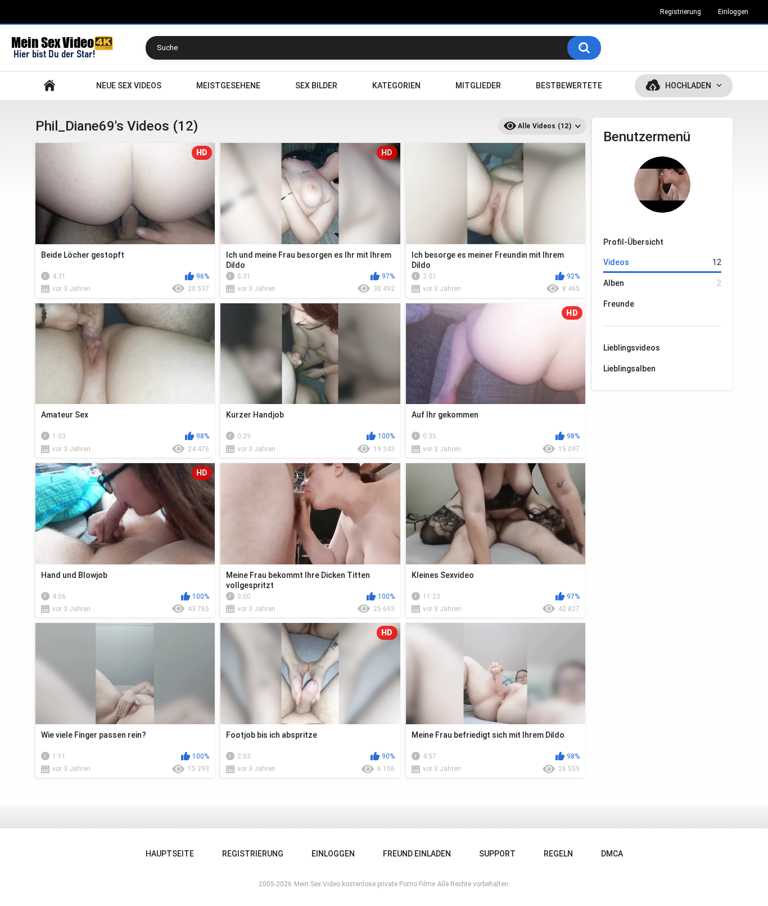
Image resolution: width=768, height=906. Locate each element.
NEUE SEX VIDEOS (128, 85)
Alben (662, 283)
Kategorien (396, 85)
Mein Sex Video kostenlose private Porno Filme (364, 884)
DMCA (612, 853)
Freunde (618, 303)
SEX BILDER (316, 85)
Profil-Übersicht (633, 241)
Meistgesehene (228, 85)
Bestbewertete (569, 85)
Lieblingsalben (629, 368)
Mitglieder (478, 85)
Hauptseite (49, 85)
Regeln (558, 853)
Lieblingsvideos (631, 347)
